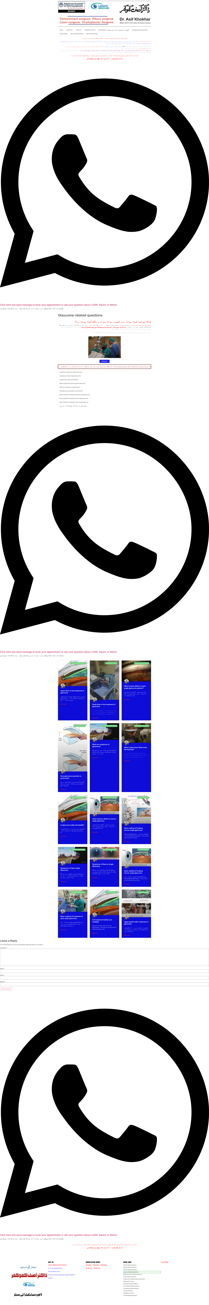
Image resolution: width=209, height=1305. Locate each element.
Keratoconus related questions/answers (134, 1279)
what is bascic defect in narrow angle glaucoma (104, 820)
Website (2, 981)
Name (2, 968)
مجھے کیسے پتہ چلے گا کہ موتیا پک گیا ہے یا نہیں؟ (73, 406)
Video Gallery (63, 34)
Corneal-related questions (130, 1295)
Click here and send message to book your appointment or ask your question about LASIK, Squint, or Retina (58, 304)
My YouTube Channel (77, 34)
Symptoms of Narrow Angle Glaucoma (71, 372)
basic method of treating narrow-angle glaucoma (74, 402)
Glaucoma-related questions (131, 1272)
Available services (90, 30)
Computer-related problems (130, 1284)
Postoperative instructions (140, 30)
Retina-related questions (129, 1265)
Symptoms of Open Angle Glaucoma (70, 376)
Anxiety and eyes (127, 1290)
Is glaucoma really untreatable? (69, 379)
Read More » (63, 704)
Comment (3, 948)
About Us (78, 30)
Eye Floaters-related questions (131, 1286)
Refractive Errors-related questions (132, 1274)
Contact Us (69, 30)
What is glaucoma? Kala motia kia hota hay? (72, 383)
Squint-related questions (129, 1267)
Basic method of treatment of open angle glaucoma (75, 394)
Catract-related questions (130, 1269)
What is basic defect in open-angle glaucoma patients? (135, 687)
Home (61, 30)
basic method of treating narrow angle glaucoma (74, 398)
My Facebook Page (92, 34)
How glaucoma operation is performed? (71, 391)
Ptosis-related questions (129, 1276)
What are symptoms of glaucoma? (70, 387)
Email (2, 975)
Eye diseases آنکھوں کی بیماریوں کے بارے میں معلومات (114, 30)
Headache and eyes (128, 1293)
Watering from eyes (128, 1281)
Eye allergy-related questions (131, 1288)
